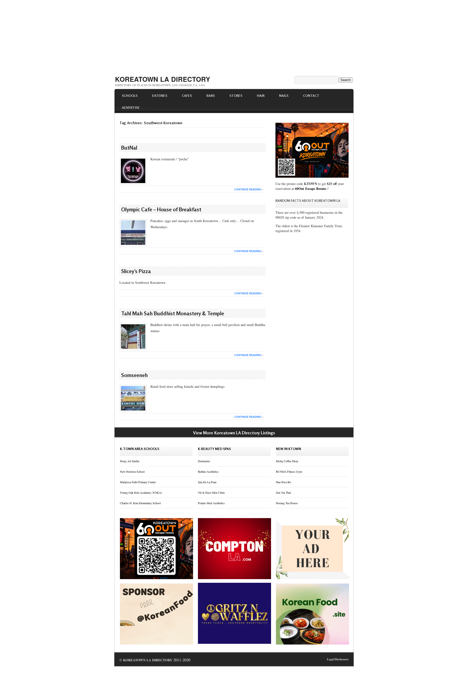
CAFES (187, 95)
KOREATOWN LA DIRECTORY (162, 79)
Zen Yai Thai (283, 492)
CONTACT (311, 95)
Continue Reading (248, 189)
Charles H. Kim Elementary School (140, 503)
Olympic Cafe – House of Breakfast (161, 209)
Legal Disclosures (338, 659)
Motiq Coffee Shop (287, 461)
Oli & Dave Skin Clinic (211, 492)
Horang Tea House (287, 503)
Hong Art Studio (129, 461)
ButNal (129, 147)
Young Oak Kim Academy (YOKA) (141, 492)
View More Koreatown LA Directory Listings (234, 432)
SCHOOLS (129, 95)
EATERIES (159, 95)
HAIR (260, 95)
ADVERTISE (131, 107)
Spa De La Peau (207, 482)
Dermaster (204, 461)
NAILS (283, 95)
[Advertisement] (234, 36)
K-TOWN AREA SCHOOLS (139, 449)
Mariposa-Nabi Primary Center (138, 482)
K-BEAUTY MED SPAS (214, 449)
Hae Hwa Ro (283, 482)
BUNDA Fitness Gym (289, 471)
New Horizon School (132, 471)
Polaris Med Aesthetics (211, 503)
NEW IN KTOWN (288, 449)
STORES (235, 95)
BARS (210, 95)
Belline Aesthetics (208, 471)
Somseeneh (134, 375)
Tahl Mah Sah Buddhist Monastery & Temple (172, 313)
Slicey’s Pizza (136, 271)
